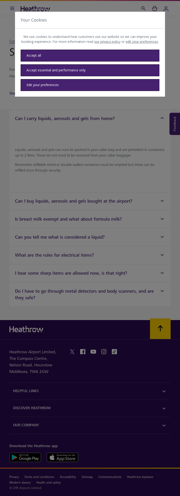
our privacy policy (107, 41)
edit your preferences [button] (142, 41)
